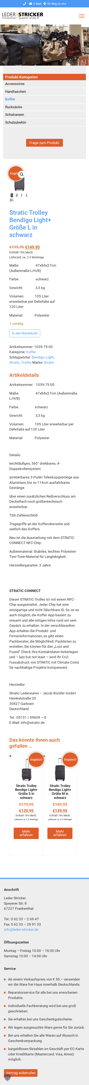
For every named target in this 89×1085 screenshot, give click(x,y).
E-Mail (37, 3)
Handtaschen (15, 91)
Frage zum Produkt (44, 143)
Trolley (26, 362)
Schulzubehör (15, 122)
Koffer (31, 352)
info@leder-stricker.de (21, 929)
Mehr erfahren (26, 833)
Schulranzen (14, 115)
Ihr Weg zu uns (56, 3)
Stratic (14, 362)
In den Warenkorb (24, 333)
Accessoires (15, 84)
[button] (21, 174)
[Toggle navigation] (82, 16)
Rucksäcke (13, 107)
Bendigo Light (43, 357)
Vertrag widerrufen (20, 1073)
